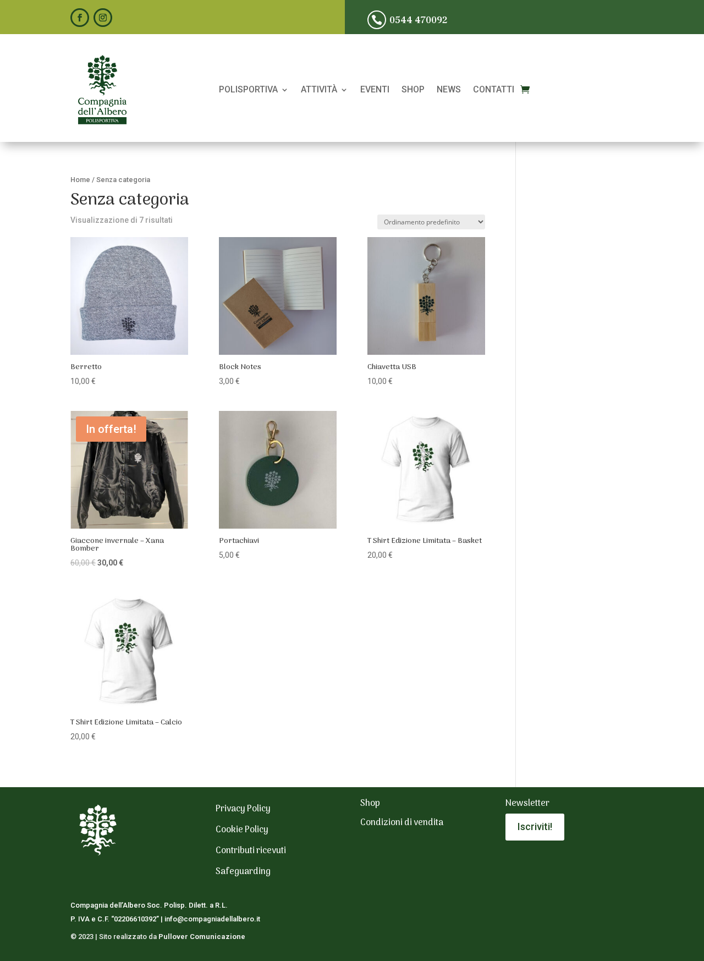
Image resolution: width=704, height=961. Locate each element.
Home (80, 179)
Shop (413, 90)
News (449, 90)
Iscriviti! (535, 826)
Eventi (374, 90)
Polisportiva (248, 90)
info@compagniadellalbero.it (212, 919)
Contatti (493, 90)
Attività (319, 90)
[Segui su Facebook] (79, 17)
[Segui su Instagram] (103, 17)
